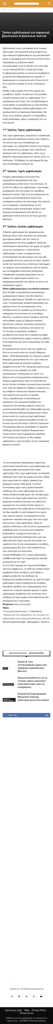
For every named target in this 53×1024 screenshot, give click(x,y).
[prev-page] (4, 707)
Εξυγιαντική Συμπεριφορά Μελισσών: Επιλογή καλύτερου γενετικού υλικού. (33, 696)
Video (5, 668)
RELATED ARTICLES (18, 653)
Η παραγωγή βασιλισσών (16, 611)
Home (3, 10)
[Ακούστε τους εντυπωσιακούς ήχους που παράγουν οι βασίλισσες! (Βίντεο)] (9, 665)
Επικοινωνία (26, 1013)
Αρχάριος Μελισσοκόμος (8, 699)
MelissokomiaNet (11, 352)
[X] (34, 996)
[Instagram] (19, 996)
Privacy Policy (39, 1010)
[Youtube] (41, 996)
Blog (26, 1010)
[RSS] (26, 996)
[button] (4, 3)
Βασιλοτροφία (14, 10)
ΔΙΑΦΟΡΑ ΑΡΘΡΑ (36, 653)
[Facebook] (12, 996)
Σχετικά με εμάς (13, 1010)
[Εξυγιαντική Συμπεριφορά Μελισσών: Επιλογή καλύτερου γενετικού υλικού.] (9, 697)
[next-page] (8, 707)
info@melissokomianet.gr (31, 989)
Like (46, 715)
